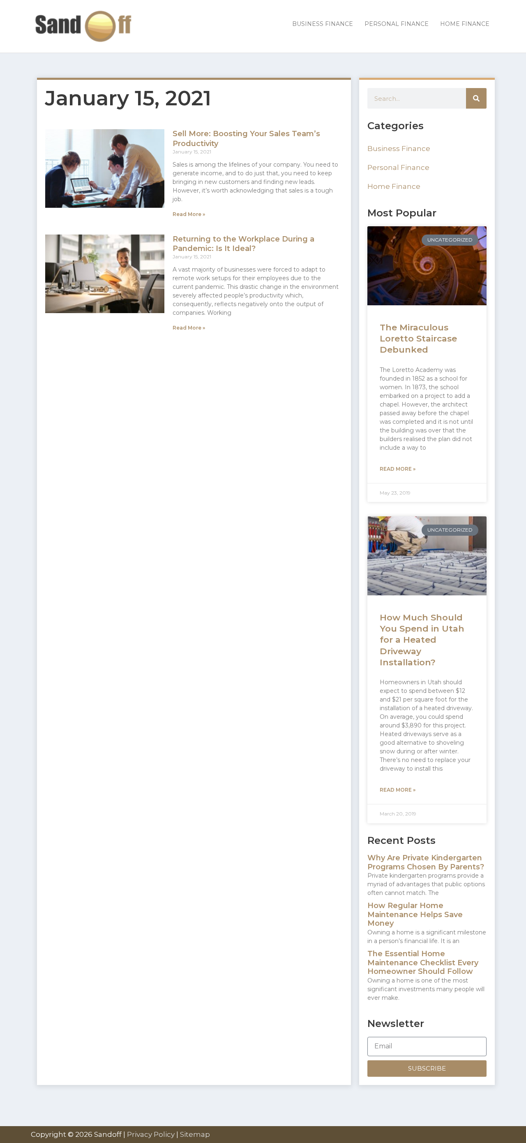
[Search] (476, 98)
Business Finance (398, 148)
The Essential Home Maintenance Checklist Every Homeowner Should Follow (422, 962)
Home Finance (393, 186)
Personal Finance (398, 167)
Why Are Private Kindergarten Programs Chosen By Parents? (425, 862)
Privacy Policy (151, 1134)
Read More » (189, 214)
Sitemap (195, 1134)
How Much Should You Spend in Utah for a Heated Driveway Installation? (422, 639)
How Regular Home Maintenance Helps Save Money (415, 914)
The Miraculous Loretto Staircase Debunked (418, 338)
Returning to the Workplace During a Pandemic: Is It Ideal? (243, 244)
